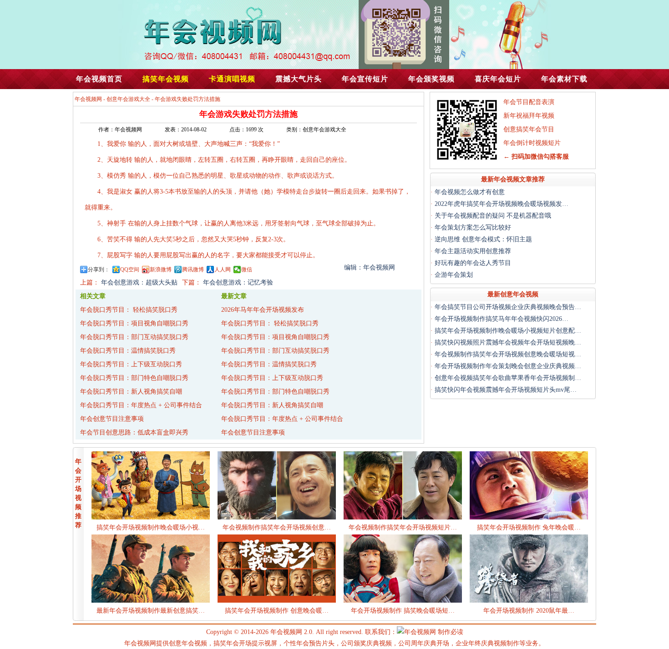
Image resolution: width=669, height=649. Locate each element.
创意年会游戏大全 (128, 99)
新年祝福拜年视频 (528, 115)
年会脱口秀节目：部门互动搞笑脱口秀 (134, 337)
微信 (246, 269)
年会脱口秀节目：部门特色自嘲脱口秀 (134, 377)
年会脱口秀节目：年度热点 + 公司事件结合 (141, 405)
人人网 (222, 269)
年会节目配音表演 (528, 102)
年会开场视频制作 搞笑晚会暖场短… (403, 610)
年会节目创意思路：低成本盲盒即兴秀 (134, 432)
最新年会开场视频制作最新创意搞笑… (150, 610)
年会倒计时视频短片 (532, 143)
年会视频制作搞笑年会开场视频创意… (277, 527)
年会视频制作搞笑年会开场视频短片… (403, 527)
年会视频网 (88, 99)
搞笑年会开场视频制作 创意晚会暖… (277, 610)
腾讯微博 (193, 269)
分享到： (99, 269)
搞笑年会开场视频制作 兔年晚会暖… (529, 527)
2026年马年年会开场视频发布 (262, 309)
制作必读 (450, 632)
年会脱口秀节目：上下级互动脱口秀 (131, 364)
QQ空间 (129, 269)
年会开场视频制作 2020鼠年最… (528, 610)
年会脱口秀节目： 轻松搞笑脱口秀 (128, 309)
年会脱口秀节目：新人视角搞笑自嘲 (131, 391)
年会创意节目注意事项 (112, 418)
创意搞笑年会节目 (528, 129)
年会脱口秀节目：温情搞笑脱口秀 (128, 350)
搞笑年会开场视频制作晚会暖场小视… (150, 527)
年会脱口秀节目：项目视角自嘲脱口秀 (134, 323)
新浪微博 (161, 269)
